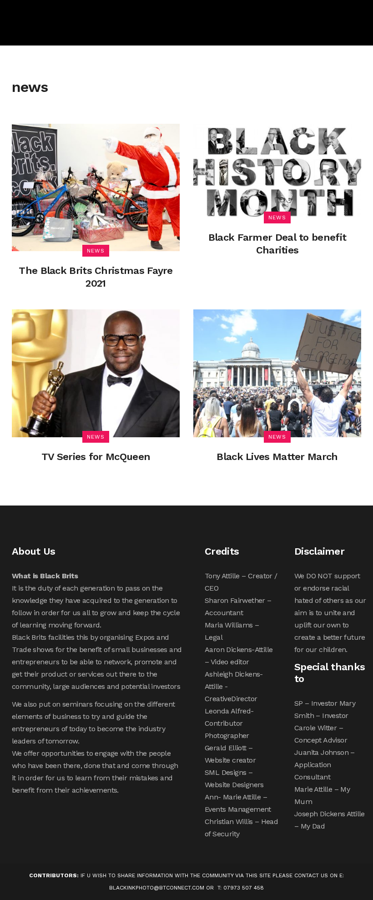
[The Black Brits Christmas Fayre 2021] (96, 186)
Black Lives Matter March (277, 456)
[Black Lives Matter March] (277, 373)
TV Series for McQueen (95, 456)
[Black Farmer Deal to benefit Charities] (277, 170)
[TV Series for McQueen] (96, 373)
